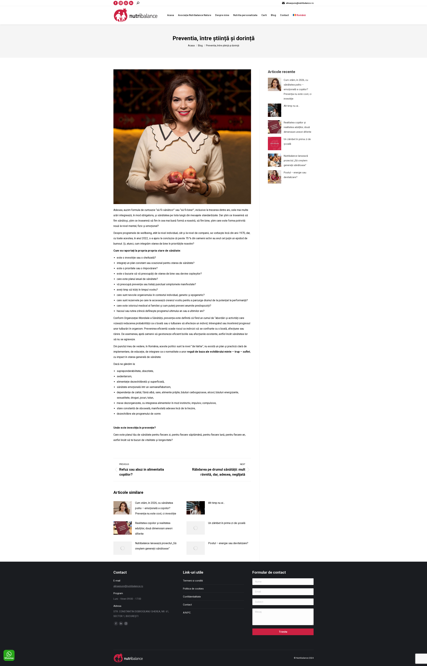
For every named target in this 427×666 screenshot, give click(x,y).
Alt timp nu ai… (216, 502)
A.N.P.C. (187, 612)
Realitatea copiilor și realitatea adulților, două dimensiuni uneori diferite (153, 528)
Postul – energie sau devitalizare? (228, 543)
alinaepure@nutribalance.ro (300, 3)
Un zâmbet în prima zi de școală (226, 523)
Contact (187, 604)
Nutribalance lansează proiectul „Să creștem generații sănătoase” (155, 546)
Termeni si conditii (193, 580)
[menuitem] (299, 15)
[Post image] (122, 507)
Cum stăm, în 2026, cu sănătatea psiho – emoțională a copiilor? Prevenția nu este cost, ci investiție (155, 508)
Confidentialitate (192, 596)
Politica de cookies (193, 588)
